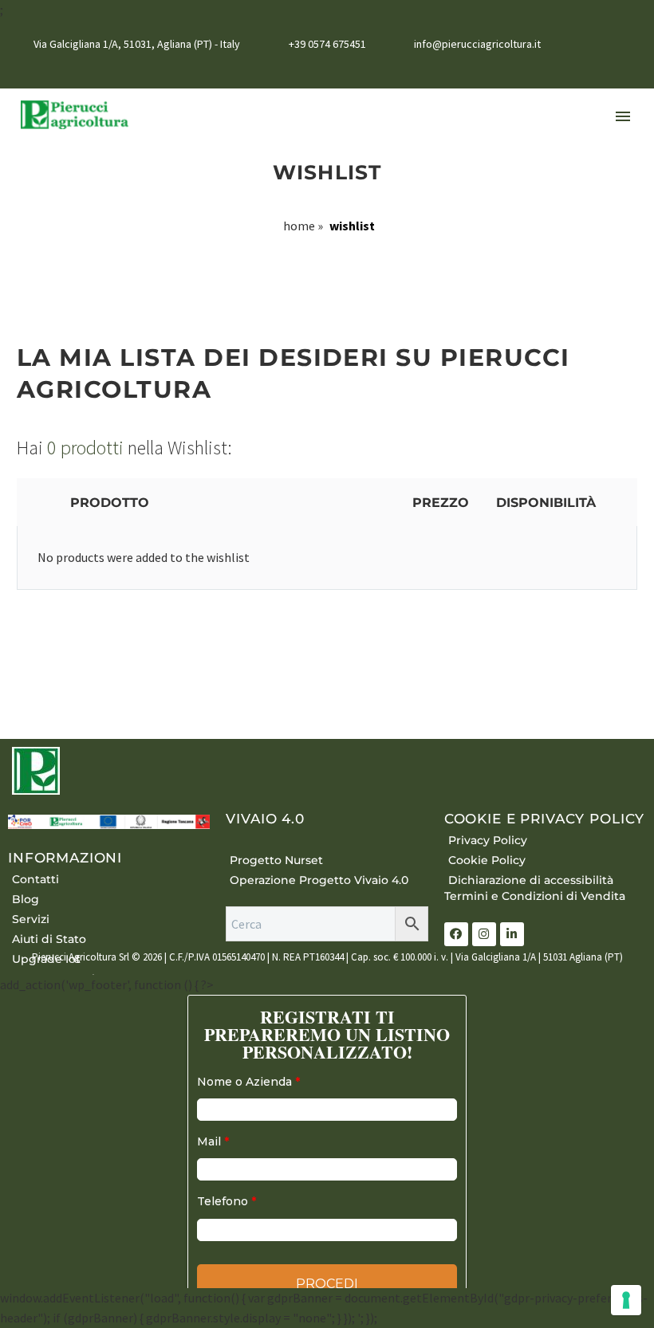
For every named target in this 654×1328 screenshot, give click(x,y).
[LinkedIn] (605, 69)
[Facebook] (581, 69)
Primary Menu (623, 116)
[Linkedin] (512, 934)
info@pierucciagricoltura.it (477, 44)
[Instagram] (629, 69)
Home (299, 226)
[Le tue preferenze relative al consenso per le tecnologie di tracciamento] (626, 1300)
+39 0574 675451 (327, 44)
